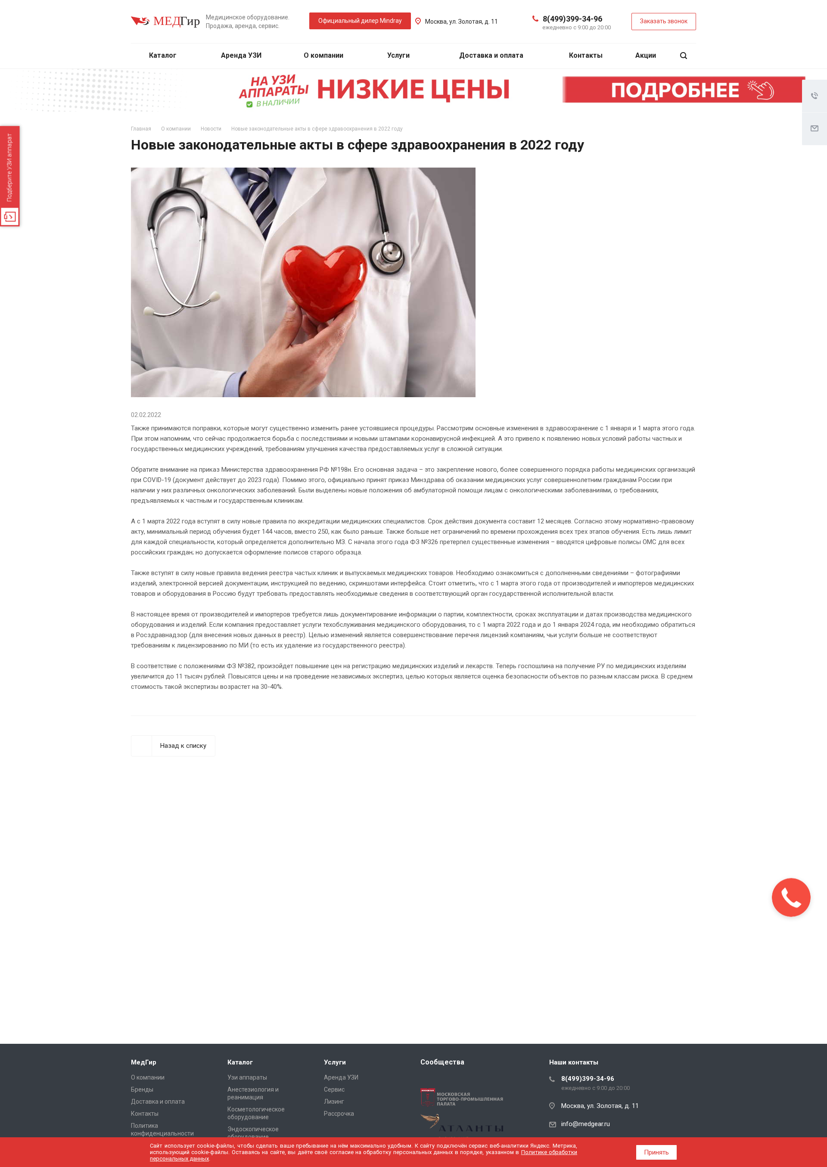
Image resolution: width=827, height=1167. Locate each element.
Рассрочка (339, 1113)
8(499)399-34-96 (572, 18)
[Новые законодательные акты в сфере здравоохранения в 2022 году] (303, 173)
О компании (324, 55)
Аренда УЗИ (241, 55)
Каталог (163, 55)
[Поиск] (683, 55)
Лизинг (334, 1101)
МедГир (143, 1062)
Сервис (334, 1089)
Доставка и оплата (491, 55)
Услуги (399, 55)
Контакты (586, 55)
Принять (656, 1152)
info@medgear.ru (585, 1124)
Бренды (142, 1089)
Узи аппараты (247, 1077)
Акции (645, 55)
